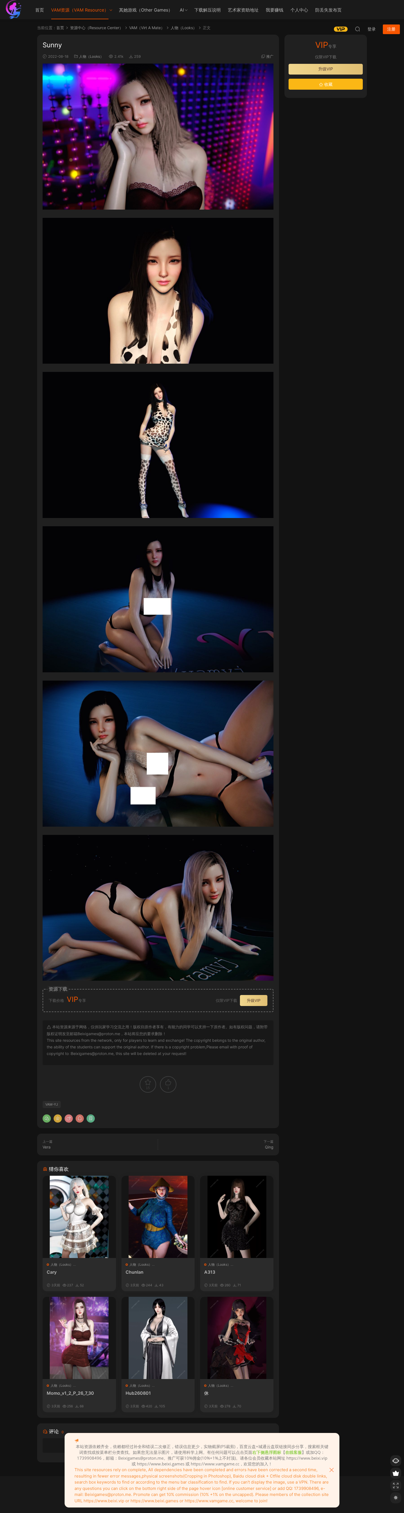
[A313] (236, 1217)
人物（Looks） (91, 56)
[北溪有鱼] (13, 9)
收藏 (328, 84)
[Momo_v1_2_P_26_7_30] (79, 1338)
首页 (39, 10)
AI (182, 10)
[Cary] (79, 1217)
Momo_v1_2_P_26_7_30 (70, 1393)
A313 (209, 1272)
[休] (236, 1338)
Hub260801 (138, 1393)
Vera (47, 1147)
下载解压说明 (207, 10)
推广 (269, 56)
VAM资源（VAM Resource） (80, 10)
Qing (269, 1147)
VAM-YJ (51, 1104)
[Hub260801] (158, 1338)
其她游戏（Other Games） (146, 10)
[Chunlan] (158, 1217)
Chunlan (134, 1272)
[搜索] (357, 29)
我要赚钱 (274, 10)
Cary (52, 1272)
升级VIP (254, 1000)
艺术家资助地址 (243, 10)
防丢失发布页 (328, 10)
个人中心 (299, 10)
